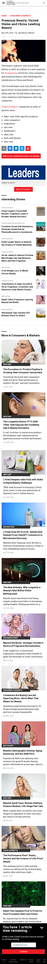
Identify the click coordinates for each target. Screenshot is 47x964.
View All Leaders (23, 189)
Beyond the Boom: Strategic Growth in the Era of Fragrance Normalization (23, 644)
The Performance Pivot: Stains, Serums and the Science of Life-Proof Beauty (23, 858)
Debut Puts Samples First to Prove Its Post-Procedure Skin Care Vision (22, 912)
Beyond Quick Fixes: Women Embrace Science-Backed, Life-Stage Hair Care (23, 804)
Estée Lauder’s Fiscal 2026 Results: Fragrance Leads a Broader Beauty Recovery (15, 214)
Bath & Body (6, 267)
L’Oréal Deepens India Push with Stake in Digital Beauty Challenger (23, 481)
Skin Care (7, 364)
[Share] (10, 148)
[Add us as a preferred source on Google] (28, 148)
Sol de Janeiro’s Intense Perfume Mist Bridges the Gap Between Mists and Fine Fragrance (17, 258)
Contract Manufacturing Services (13, 223)
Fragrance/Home (7, 252)
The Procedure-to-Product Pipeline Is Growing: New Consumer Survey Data (22, 371)
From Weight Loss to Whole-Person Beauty (15, 272)
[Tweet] (22, 148)
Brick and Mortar (7, 309)
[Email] (4, 148)
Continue (23, 951)
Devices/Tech (8, 527)
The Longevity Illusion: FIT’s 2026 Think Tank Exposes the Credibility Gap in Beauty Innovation (21, 424)
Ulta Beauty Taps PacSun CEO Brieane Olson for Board (16, 314)
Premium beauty (10, 106)
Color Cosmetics (7, 208)
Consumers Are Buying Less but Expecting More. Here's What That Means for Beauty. (20, 698)
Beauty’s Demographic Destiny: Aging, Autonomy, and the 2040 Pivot (23, 752)
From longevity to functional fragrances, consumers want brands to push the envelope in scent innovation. (23, 653)
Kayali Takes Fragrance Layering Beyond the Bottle (17, 301)
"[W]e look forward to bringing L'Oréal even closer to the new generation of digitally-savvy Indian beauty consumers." (22, 490)
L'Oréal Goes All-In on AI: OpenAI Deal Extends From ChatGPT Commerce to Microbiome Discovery (22, 535)
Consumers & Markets (20, 16)
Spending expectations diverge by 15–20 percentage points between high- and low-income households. (22, 709)
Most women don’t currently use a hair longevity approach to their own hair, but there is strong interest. (22, 813)
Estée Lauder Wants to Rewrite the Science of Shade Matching (16, 243)
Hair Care (7, 798)
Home (4, 16)
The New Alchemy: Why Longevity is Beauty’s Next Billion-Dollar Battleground (21, 590)
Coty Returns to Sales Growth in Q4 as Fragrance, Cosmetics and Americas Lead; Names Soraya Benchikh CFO (17, 287)
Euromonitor (11, 73)
